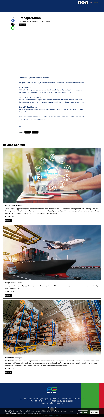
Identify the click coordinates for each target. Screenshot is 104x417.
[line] (83, 2)
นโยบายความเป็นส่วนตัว (23, 413)
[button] (94, 3)
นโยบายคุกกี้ (37, 413)
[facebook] (79, 2)
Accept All (94, 412)
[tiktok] (86, 2)
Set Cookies (83, 412)
